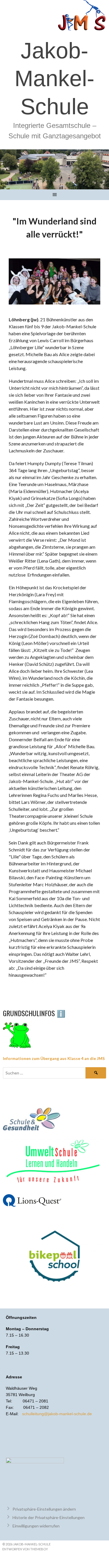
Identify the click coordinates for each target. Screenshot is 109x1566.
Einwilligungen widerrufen (36, 1525)
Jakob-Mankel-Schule (54, 78)
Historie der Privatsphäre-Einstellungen (48, 1517)
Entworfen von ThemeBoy (25, 1549)
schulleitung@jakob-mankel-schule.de (57, 1413)
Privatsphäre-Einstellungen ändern (44, 1509)
